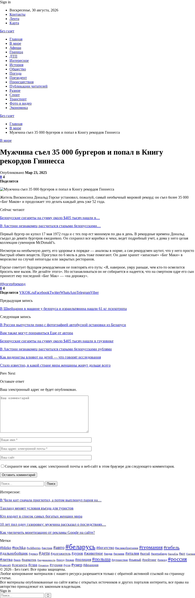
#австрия (47, 548)
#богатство (105, 548)
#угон (66, 565)
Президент (18, 78)
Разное (15, 90)
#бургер (6, 284)
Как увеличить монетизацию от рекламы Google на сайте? (47, 532)
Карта (14, 23)
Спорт (15, 95)
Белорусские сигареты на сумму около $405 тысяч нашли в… (50, 218)
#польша (101, 559)
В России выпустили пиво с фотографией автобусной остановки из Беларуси (63, 325)
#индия (108, 553)
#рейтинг (149, 560)
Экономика (19, 108)
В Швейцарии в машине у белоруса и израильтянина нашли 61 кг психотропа (63, 309)
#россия (177, 559)
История (16, 65)
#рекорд (19, 284)
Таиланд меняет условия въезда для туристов (36, 508)
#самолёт (5, 565)
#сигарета (19, 565)
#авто (58, 547)
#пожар (69, 560)
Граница (16, 52)
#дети (44, 553)
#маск (17, 560)
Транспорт (18, 99)
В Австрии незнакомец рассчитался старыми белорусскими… (50, 226)
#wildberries (34, 548)
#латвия (190, 554)
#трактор (43, 565)
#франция (90, 565)
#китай (145, 553)
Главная (16, 39)
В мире (15, 43)
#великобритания (126, 548)
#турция (56, 565)
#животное (93, 553)
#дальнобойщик (14, 553)
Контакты (17, 14)
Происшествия (22, 82)
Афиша (15, 48)
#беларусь (80, 546)
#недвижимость (46, 560)
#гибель (172, 547)
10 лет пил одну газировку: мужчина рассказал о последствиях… (53, 524)
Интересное (19, 61)
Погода (15, 73)
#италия (132, 553)
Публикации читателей (29, 86)
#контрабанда (159, 553)
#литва (6, 559)
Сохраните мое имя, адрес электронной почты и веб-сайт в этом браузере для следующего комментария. (90, 466)
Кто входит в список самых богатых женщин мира (41, 516)
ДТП (13, 56)
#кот (182, 553)
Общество (18, 69)
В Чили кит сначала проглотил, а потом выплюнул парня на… (51, 500)
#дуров (77, 553)
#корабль (173, 554)
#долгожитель (61, 553)
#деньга (33, 553)
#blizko (5, 548)
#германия (151, 547)
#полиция (83, 560)
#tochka (19, 547)
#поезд (60, 560)
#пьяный (135, 560)
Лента (14, 19)
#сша (32, 565)
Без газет (7, 31)
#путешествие (120, 560)
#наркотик (29, 560)
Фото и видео (21, 103)
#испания (118, 553)
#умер (76, 564)
